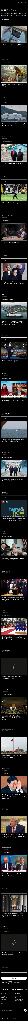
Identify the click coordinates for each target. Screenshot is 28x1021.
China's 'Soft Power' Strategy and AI (12, 203)
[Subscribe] (25, 1010)
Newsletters (17, 996)
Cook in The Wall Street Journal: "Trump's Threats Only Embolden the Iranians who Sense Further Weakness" (13, 836)
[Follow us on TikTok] (13, 1019)
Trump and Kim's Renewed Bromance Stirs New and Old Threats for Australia (13, 282)
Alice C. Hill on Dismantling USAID (12, 45)
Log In (18, 2)
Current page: (4, 982)
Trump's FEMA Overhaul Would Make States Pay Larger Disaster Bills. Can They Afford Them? (13, 915)
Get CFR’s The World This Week (8, 1007)
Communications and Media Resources (19, 1000)
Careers (3, 996)
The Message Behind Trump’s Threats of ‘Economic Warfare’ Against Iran (13, 559)
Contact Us (3, 999)
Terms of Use (17, 1002)
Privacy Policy (4, 1002)
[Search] (22, 2)
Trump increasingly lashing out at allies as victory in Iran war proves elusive (13, 440)
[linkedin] (5, 1019)
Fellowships (17, 995)
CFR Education (4, 997)
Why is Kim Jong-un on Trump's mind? (13, 163)
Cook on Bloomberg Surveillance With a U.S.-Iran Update (13, 874)
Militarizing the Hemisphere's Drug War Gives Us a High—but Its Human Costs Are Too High (13, 599)
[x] (16, 1019)
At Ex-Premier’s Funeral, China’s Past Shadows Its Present (12, 756)
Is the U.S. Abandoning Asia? (10, 361)
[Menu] (25, 2)
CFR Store (17, 997)
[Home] (2, 2)
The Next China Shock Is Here (10, 242)
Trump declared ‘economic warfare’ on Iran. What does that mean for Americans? (13, 519)
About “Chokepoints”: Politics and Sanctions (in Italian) (11, 677)
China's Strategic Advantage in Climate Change (13, 85)
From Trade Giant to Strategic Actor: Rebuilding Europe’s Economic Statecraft (13, 638)
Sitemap (3, 1003)
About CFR (3, 993)
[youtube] (8, 1019)
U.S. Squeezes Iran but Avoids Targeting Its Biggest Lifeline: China (14, 124)
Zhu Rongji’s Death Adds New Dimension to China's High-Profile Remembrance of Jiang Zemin (13, 796)
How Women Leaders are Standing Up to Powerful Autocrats (13, 953)
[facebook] (2, 1019)
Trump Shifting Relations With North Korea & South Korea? (12, 480)
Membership (17, 993)
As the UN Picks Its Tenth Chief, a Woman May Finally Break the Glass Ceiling (12, 717)
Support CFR (4, 995)
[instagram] (10, 1019)
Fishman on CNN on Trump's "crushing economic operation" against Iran (13, 401)
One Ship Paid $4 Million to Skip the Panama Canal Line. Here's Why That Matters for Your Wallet (12, 323)
